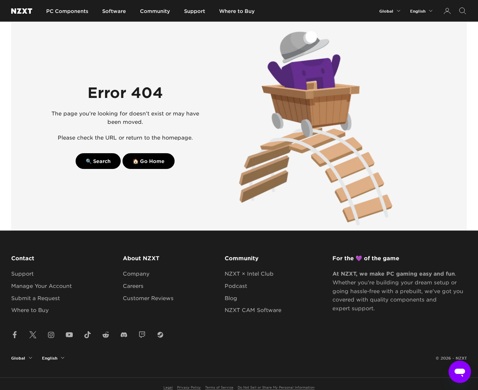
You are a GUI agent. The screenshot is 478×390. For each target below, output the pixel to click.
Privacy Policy (189, 387)
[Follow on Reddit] (105, 334)
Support (194, 11)
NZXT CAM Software (253, 309)
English (418, 10)
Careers (133, 285)
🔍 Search (98, 161)
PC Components (67, 11)
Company (136, 273)
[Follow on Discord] (123, 334)
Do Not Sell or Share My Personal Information (276, 387)
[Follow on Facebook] (14, 334)
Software (114, 11)
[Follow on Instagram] (51, 334)
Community (155, 11)
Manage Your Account (41, 285)
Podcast (236, 285)
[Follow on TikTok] (87, 334)
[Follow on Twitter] (32, 334)
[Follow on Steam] (160, 334)
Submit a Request (35, 298)
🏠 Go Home (148, 161)
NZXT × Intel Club (249, 273)
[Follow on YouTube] (69, 334)
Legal (168, 387)
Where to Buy (237, 11)
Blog (231, 298)
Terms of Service (219, 387)
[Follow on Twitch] (142, 334)
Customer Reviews (148, 298)
